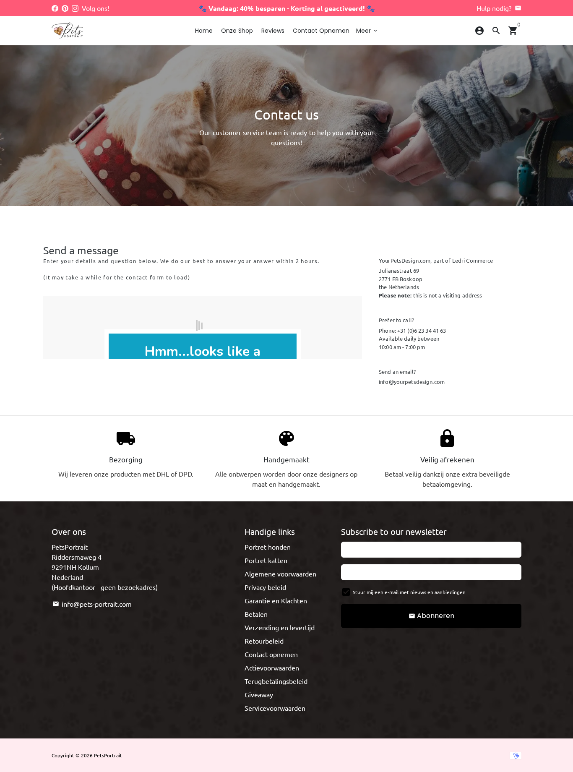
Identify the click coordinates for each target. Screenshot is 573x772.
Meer (367, 30)
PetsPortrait (108, 755)
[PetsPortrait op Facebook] (55, 8)
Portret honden (268, 546)
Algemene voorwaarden (280, 573)
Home (204, 30)
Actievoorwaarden (272, 667)
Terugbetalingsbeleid (276, 681)
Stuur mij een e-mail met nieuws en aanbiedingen (409, 592)
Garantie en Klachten (276, 600)
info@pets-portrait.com (92, 604)
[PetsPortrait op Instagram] (75, 8)
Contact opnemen (321, 30)
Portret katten (266, 560)
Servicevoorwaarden (275, 708)
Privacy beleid (265, 587)
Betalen (256, 614)
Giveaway (259, 694)
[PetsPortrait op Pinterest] (65, 8)
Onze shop (237, 30)
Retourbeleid (264, 640)
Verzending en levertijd (280, 627)
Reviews (272, 30)
